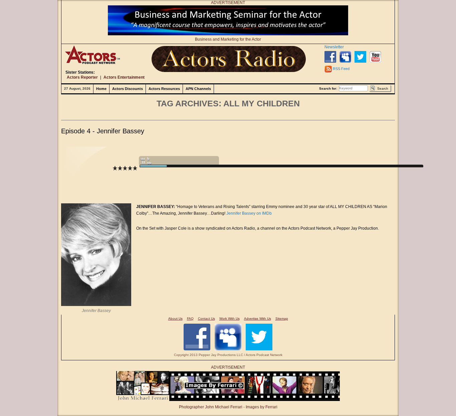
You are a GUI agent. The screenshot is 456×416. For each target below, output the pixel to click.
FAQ (190, 318)
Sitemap (281, 318)
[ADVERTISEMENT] (228, 34)
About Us (175, 318)
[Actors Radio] (229, 59)
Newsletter (334, 47)
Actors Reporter (82, 77)
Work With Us (229, 318)
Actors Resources (164, 89)
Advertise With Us (257, 318)
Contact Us (206, 318)
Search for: (328, 88)
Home (101, 89)
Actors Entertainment (124, 77)
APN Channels (198, 89)
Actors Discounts (127, 89)
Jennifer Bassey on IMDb (249, 213)
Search (382, 88)
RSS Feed (341, 69)
